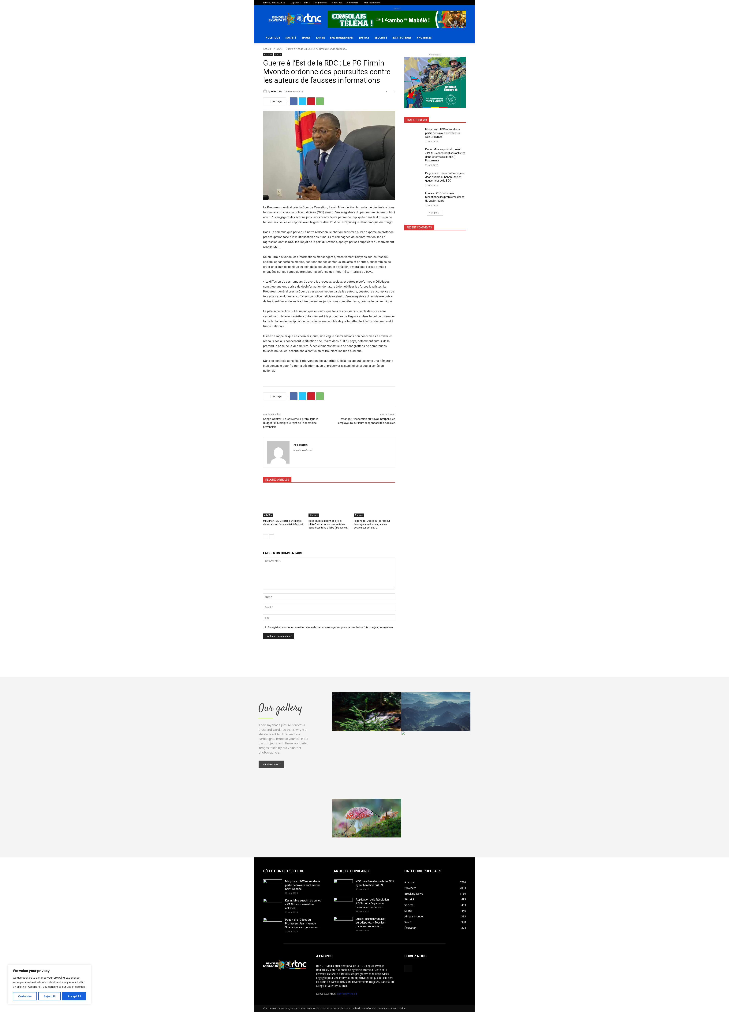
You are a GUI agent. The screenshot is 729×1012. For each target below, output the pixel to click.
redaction (276, 91)
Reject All (49, 996)
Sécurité (381, 37)
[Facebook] (463, 2)
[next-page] (271, 536)
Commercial (352, 2)
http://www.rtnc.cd (302, 450)
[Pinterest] (311, 101)
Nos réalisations (372, 2)
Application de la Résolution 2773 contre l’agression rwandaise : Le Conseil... (372, 903)
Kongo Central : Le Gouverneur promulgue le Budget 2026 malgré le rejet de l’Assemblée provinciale (290, 423)
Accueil (267, 49)
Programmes (320, 2)
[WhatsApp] (320, 101)
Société (290, 37)
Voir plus (434, 212)
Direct (307, 2)
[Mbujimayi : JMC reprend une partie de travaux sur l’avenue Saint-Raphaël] (284, 502)
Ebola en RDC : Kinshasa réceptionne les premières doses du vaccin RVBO (444, 197)
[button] (461, 38)
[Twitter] (302, 101)
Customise (25, 996)
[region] (49, 984)
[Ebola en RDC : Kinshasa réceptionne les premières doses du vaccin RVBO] (413, 198)
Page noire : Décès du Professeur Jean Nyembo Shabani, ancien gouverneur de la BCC (372, 524)
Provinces (424, 37)
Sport (306, 37)
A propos (296, 2)
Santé (320, 37)
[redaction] (265, 91)
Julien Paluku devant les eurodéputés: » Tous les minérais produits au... (370, 922)
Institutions (402, 37)
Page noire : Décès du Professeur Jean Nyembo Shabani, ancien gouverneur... (302, 923)
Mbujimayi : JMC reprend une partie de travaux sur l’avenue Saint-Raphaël (443, 133)
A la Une (278, 49)
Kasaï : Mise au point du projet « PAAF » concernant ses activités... (303, 904)
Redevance (336, 2)
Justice (364, 37)
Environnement (342, 37)
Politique (273, 37)
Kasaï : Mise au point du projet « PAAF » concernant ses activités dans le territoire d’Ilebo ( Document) (328, 524)
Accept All (74, 996)
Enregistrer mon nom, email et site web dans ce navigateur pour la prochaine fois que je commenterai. (331, 627)
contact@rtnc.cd (347, 993)
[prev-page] (265, 536)
